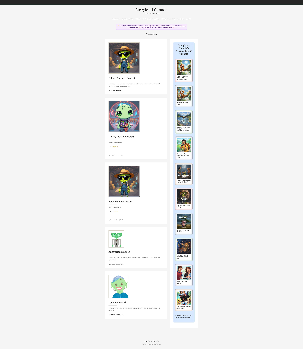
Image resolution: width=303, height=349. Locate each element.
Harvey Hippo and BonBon (183, 231)
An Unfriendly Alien (119, 252)
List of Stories (127, 19)
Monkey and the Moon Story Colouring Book (182, 77)
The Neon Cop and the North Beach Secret (183, 256)
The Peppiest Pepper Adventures (184, 307)
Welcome (116, 19)
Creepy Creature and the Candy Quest (184, 181)
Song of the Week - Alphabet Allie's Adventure (156, 28)
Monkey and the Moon (182, 103)
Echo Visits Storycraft (120, 201)
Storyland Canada (151, 10)
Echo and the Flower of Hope (184, 206)
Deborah (112, 90)
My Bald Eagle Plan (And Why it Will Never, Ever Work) (183, 129)
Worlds (138, 19)
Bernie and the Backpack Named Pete (183, 155)
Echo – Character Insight (121, 78)
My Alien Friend (117, 302)
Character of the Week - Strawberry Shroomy (142, 26)
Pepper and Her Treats (182, 282)
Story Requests (178, 19)
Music (188, 19)
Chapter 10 (115, 146)
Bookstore (165, 19)
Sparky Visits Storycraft (121, 136)
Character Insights (151, 19)
